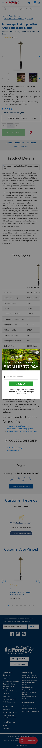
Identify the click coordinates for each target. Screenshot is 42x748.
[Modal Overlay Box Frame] (21, 374)
